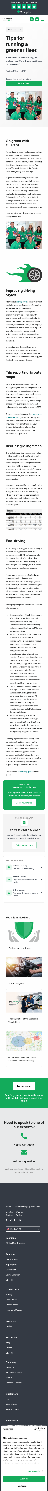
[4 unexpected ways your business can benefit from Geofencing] (24, 1049)
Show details (34, 1471)
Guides (9, 1347)
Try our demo (24, 1086)
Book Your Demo (24, 803)
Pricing (9, 1294)
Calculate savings (24, 845)
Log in (8, 1399)
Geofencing (11, 1269)
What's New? (12, 1404)
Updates (9, 1326)
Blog (8, 1342)
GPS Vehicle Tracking (15, 1243)
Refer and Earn (12, 1409)
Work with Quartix (14, 1372)
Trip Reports (11, 1264)
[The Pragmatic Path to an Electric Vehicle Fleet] (24, 1010)
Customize (22, 1486)
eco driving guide (25, 771)
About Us (10, 1367)
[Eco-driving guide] (24, 973)
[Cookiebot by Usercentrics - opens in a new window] (34, 1429)
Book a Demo (24, 83)
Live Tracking (12, 1259)
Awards (9, 1377)
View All (9, 1280)
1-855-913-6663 (24, 1141)
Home (8, 1206)
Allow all (24, 1479)
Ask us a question (24, 1157)
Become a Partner (14, 1382)
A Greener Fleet (14, 30)
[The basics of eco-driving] (24, 938)
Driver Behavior (13, 1274)
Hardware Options (14, 1310)
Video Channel (12, 1304)
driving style (21, 301)
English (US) (23, 1229)
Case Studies (11, 1299)
